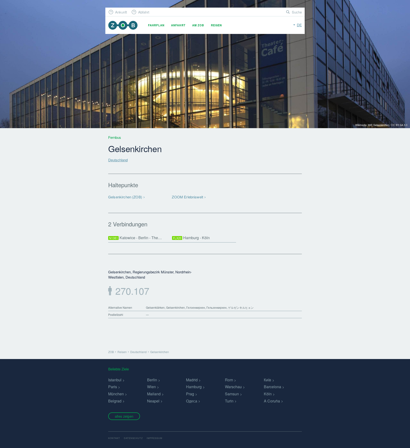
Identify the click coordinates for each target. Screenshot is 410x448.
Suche (297, 11)
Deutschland (118, 159)
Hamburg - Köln (191, 237)
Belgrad (114, 401)
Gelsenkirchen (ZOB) (125, 196)
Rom (229, 380)
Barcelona (272, 386)
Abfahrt (143, 11)
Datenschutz (133, 438)
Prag (190, 394)
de (299, 24)
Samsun (232, 394)
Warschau (233, 386)
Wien (151, 386)
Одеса (191, 401)
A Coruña (272, 401)
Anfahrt (178, 25)
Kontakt (114, 438)
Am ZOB (198, 25)
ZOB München (123, 25)
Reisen (216, 25)
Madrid (192, 380)
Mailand (154, 394)
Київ (267, 380)
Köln (268, 394)
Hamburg (194, 386)
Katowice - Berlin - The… (135, 237)
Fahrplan (156, 25)
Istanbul (114, 380)
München (116, 394)
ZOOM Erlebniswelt (187, 196)
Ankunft (121, 11)
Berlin (152, 380)
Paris (112, 386)
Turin (229, 401)
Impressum (154, 438)
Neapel (153, 401)
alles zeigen (124, 416)
